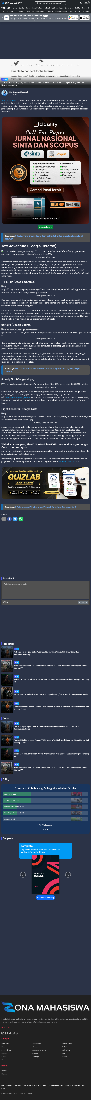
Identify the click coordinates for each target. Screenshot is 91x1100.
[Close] (89, 527)
